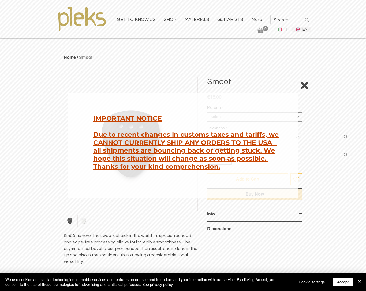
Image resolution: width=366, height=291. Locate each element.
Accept (343, 282)
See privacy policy (157, 284)
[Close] (359, 282)
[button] (304, 85)
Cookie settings (312, 282)
